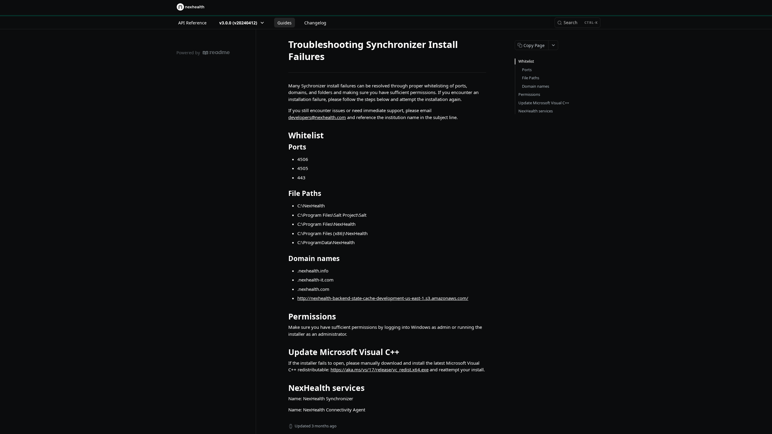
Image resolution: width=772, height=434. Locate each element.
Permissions (529, 94)
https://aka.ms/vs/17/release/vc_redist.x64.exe (380, 369)
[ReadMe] (216, 52)
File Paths (530, 77)
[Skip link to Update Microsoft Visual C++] (284, 352)
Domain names (535, 86)
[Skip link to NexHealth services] (284, 388)
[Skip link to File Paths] (284, 193)
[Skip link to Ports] (284, 147)
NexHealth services (535, 111)
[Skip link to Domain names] (284, 258)
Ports (527, 69)
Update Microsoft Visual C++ (543, 102)
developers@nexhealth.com (317, 117)
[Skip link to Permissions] (284, 316)
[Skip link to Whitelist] (284, 135)
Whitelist (526, 61)
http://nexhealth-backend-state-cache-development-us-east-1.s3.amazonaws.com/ (382, 298)
